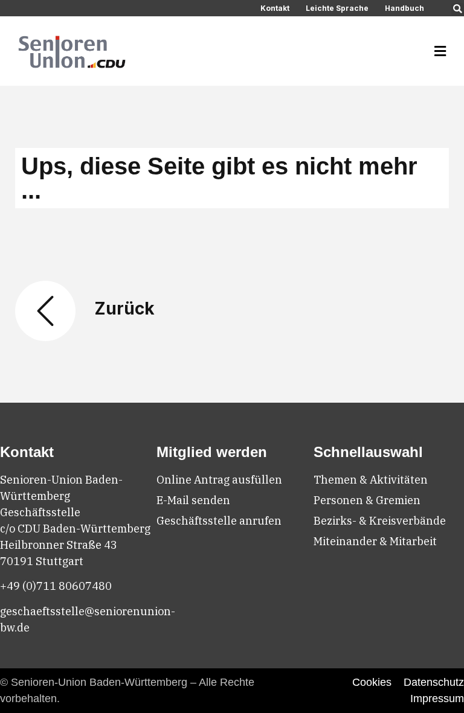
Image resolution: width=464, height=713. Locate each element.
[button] (457, 9)
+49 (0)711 (29, 586)
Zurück (124, 308)
